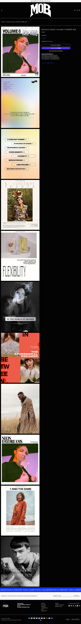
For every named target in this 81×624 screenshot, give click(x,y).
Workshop (44, 611)
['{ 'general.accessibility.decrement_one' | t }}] (42, 38)
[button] (77, 10)
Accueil (3, 22)
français (67, 619)
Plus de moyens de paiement (56, 50)
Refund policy (58, 606)
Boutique (43, 605)
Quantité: (44, 35)
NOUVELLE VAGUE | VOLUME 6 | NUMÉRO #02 (16, 22)
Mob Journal (7, 618)
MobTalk (43, 606)
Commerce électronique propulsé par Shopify (11, 620)
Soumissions (44, 608)
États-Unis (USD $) (75, 619)
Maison (43, 603)
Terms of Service (59, 605)
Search (57, 603)
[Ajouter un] (46, 38)
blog (42, 609)
